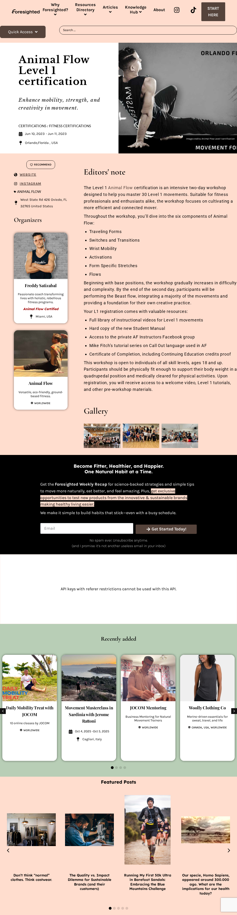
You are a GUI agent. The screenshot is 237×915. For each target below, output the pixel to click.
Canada (197, 727)
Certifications (32, 126)
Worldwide (42, 403)
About (159, 9)
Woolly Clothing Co (207, 708)
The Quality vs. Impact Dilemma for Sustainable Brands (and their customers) (89, 882)
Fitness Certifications (70, 126)
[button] (234, 711)
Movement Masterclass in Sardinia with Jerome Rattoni (89, 714)
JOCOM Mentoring (148, 708)
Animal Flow (29, 192)
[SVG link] (26, 11)
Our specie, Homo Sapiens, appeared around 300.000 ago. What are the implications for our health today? (205, 884)
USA (206, 727)
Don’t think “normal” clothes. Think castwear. (31, 877)
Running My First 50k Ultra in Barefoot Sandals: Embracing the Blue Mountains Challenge (147, 882)
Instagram (30, 184)
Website (28, 174)
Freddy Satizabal (41, 285)
